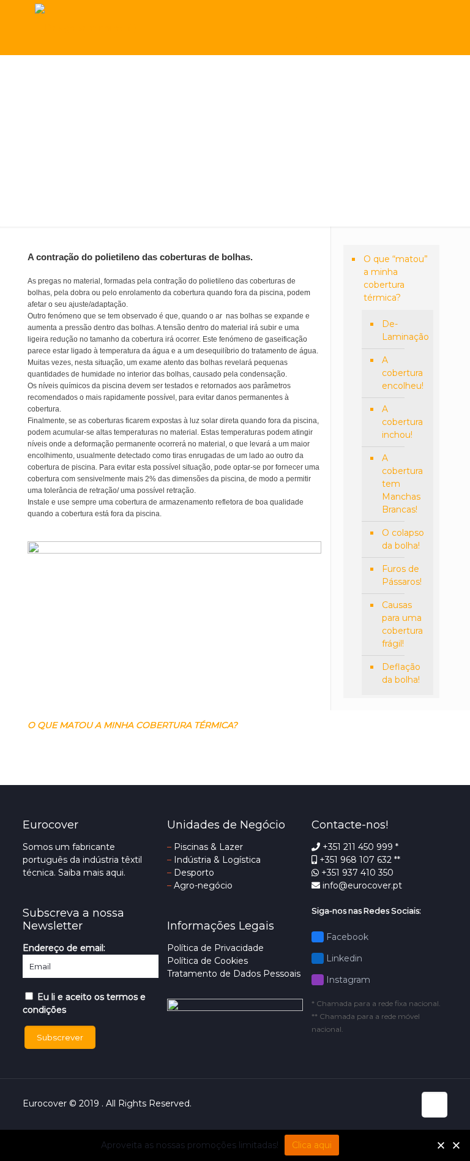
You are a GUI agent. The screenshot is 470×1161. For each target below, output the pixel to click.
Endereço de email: (64, 947)
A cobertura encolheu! (402, 373)
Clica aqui (312, 1145)
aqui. (115, 872)
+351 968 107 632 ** (358, 859)
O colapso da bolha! (403, 539)
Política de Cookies (207, 960)
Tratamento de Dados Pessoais (233, 973)
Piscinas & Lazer (208, 846)
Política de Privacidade (215, 947)
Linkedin (343, 958)
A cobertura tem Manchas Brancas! (402, 484)
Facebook (346, 936)
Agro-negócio (203, 885)
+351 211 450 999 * (359, 846)
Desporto (194, 872)
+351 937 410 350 (356, 872)
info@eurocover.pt (361, 885)
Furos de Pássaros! (402, 575)
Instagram (347, 979)
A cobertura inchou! (402, 422)
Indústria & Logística (217, 859)
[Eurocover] (85, 27)
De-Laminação (404, 330)
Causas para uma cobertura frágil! (402, 624)
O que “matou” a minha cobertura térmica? (396, 278)
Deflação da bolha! (401, 673)
